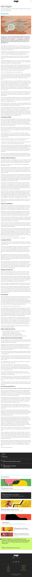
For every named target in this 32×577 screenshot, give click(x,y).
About (8, 566)
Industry (2, 5)
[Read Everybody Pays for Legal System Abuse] (7, 534)
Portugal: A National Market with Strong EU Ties (11, 547)
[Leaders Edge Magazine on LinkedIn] (18, 562)
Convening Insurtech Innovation (7, 488)
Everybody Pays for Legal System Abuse (21, 533)
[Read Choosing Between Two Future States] (7, 529)
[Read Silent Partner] (16, 517)
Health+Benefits (23, 565)
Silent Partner (5, 522)
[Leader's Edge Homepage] (16, 556)
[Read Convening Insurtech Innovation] (16, 482)
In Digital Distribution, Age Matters (10, 494)
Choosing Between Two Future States (21, 528)
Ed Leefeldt (3, 11)
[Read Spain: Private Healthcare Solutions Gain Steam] (16, 503)
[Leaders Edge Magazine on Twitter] (16, 562)
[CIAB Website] (16, 557)
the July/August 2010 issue (7, 5)
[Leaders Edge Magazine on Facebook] (13, 562)
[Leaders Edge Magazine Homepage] (16, 2)
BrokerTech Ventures (7, 490)
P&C (8, 565)
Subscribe (8, 571)
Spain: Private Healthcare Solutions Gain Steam (12, 461)
